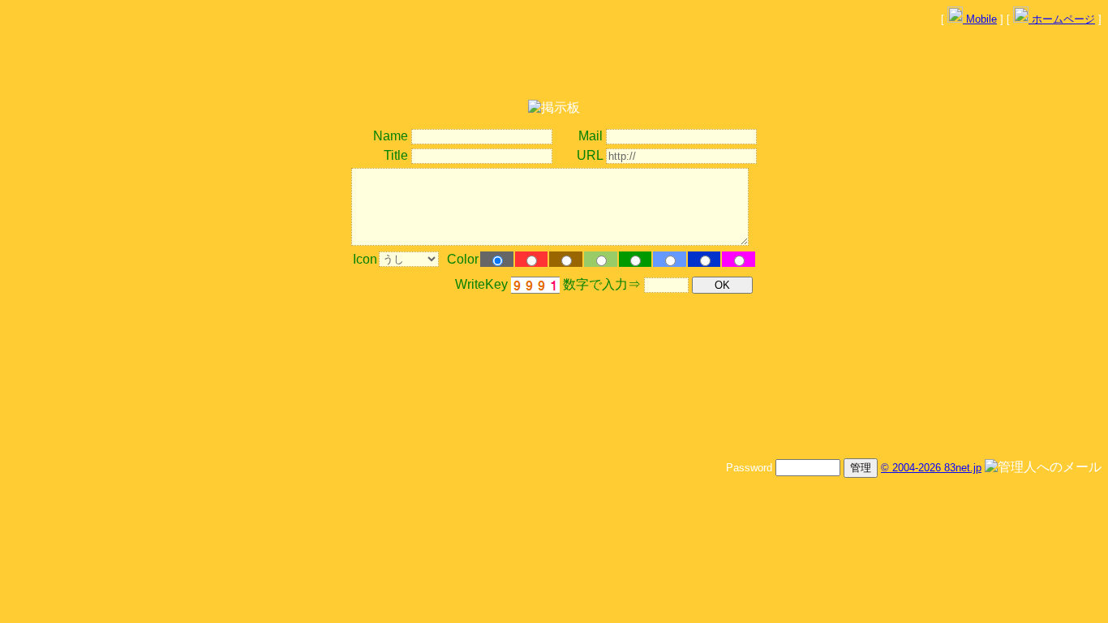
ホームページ (1062, 19)
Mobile (980, 19)
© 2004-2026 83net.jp (931, 468)
